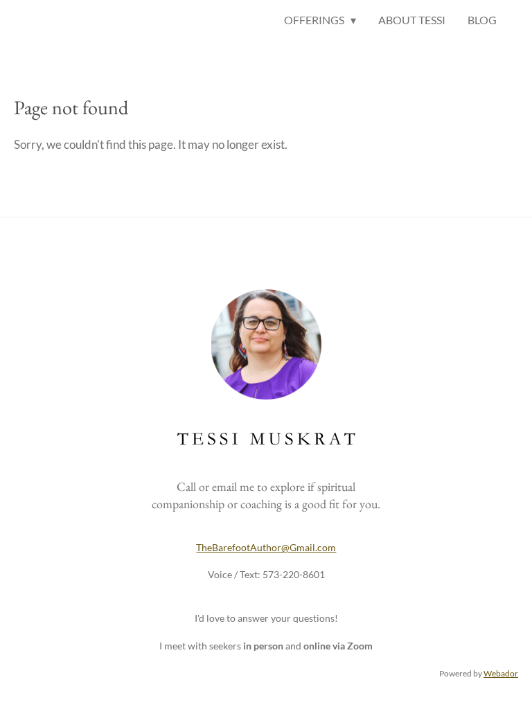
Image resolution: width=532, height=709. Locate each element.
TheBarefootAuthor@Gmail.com (266, 547)
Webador (501, 673)
